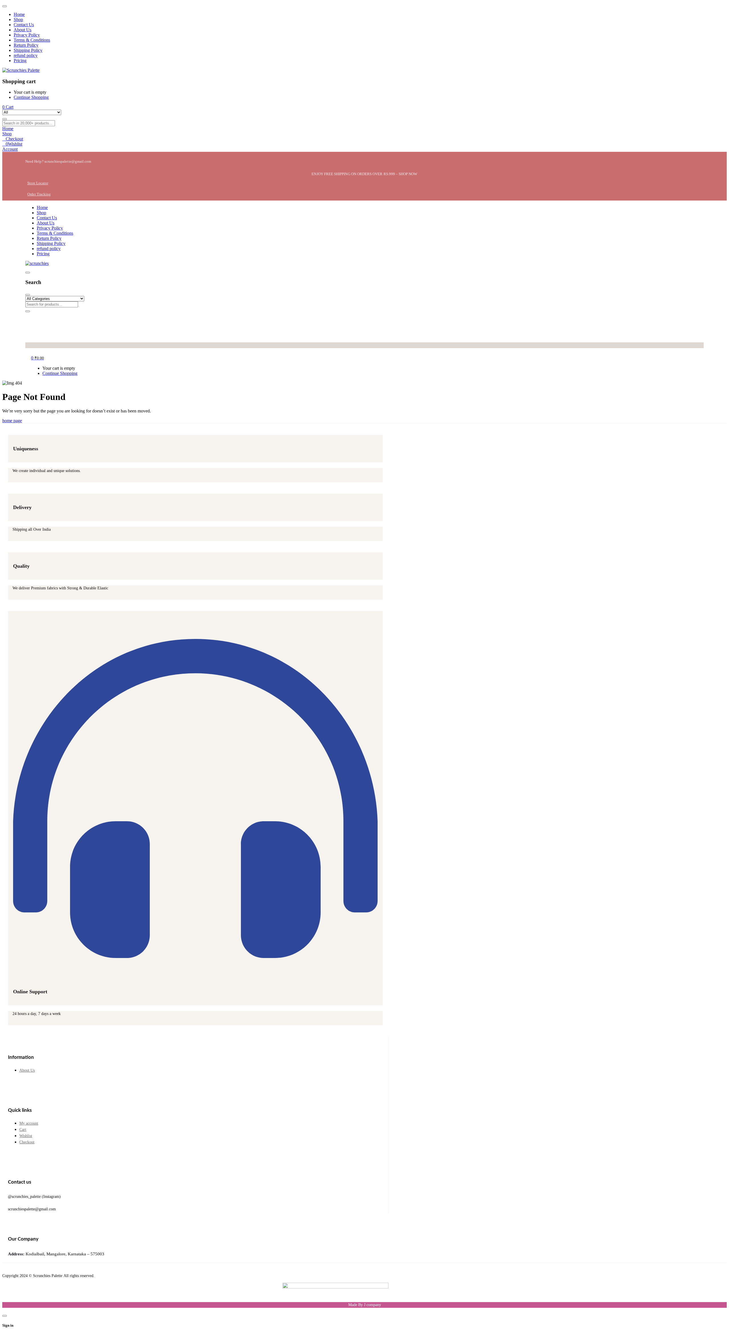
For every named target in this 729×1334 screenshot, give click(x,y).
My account (28, 1123)
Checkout (26, 1142)
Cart (22, 1129)
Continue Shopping (31, 97)
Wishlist (25, 1136)
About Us (27, 1070)
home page (12, 420)
